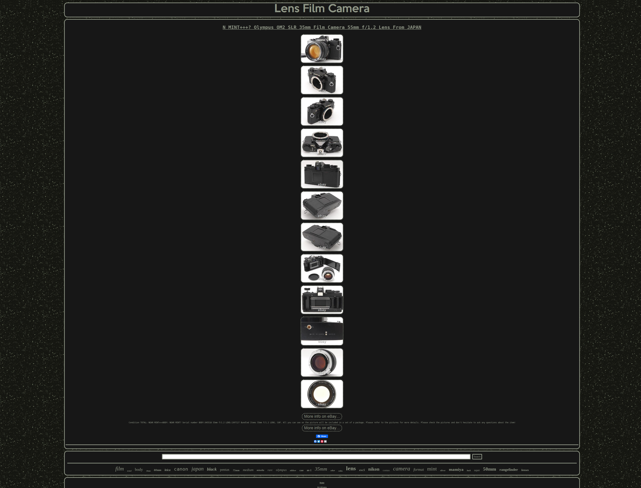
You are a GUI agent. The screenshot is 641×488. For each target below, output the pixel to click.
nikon (373, 469)
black (212, 469)
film (119, 469)
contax (386, 470)
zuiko (340, 471)
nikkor (293, 470)
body (139, 469)
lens (351, 468)
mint (432, 469)
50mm (489, 469)
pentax (225, 470)
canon (181, 469)
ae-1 (309, 470)
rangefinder (508, 469)
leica (168, 470)
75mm (236, 470)
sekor (333, 470)
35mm (321, 469)
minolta (260, 470)
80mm (157, 470)
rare (270, 470)
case (301, 470)
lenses (525, 470)
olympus (281, 470)
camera (401, 468)
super (477, 470)
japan (197, 469)
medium (248, 470)
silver (443, 470)
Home (322, 483)
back (469, 470)
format (418, 469)
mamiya (456, 469)
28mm (148, 471)
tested (129, 471)
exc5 (362, 470)
